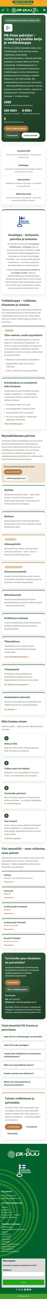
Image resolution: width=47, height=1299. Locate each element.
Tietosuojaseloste (8, 1246)
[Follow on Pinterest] (25, 1290)
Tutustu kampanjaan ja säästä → (24, 4)
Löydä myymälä (30, 135)
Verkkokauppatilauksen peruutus (14, 1229)
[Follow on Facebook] (17, 1290)
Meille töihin (6, 1239)
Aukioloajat (6, 1242)
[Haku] (8, 10)
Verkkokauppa (13, 1127)
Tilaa (23, 1282)
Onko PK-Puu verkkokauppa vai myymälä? (23, 1036)
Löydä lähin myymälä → (13, 838)
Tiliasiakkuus (6, 1234)
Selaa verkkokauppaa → (14, 423)
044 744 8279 (10, 1196)
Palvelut (4, 1232)
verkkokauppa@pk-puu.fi (16, 478)
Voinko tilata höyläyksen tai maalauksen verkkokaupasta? (22, 1055)
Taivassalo (5, 1210)
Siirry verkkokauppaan (16, 128)
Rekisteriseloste (7, 1249)
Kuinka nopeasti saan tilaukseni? (19, 1073)
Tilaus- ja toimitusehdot (10, 1244)
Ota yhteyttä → (10, 709)
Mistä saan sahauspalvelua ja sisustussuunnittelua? (17, 1083)
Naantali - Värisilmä (9, 1217)
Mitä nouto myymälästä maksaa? (19, 1065)
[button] (3, 10)
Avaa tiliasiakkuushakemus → (17, 657)
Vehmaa (5, 1207)
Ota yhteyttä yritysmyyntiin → (17, 684)
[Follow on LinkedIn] (27, 1290)
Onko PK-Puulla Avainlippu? (16, 1045)
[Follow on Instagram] (19, 1290)
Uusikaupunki (7, 1212)
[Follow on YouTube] (30, 1290)
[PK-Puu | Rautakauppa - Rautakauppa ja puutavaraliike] (25, 10)
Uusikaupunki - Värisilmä (11, 1215)
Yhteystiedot (12, 982)
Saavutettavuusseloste (10, 1251)
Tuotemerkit (6, 1237)
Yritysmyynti (12, 135)
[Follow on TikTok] (22, 1290)
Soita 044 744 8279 (13, 472)
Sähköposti (7, 1270)
